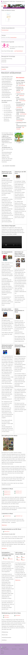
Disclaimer (6, 649)
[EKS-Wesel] (14, 6)
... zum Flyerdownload (18, 51)
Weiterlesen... (4, 525)
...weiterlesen (21, 95)
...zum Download (21, 85)
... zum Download (21, 100)
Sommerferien (13, 37)
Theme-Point (17, 645)
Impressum (14, 649)
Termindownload (4, 30)
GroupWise (3, 69)
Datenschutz (21, 649)
